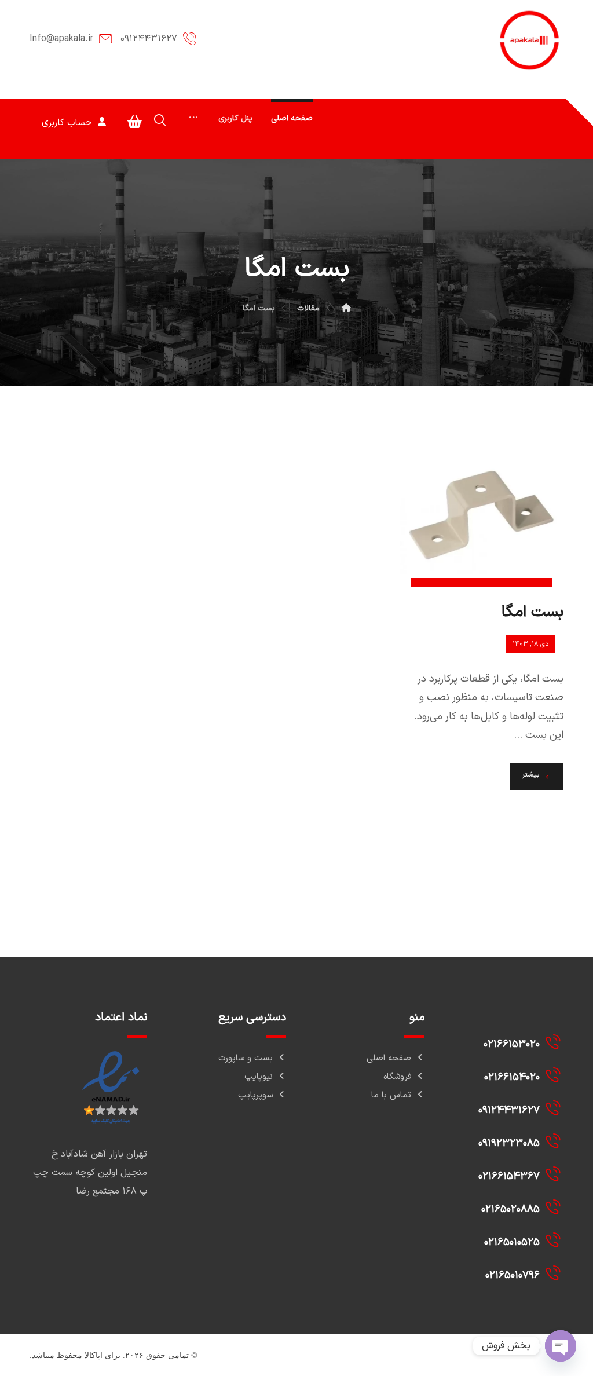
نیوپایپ (258, 1077)
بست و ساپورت (245, 1058)
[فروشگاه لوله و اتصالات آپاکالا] (530, 40)
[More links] (193, 119)
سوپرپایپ (255, 1095)
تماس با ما (391, 1095)
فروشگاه (397, 1077)
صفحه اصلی (389, 1058)
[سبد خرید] (134, 121)
